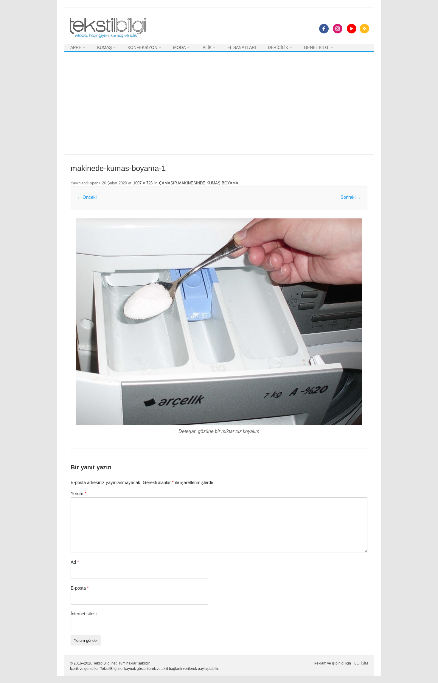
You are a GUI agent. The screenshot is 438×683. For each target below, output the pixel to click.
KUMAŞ (104, 47)
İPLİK (206, 47)
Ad (75, 562)
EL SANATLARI (241, 47)
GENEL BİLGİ (317, 47)
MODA (179, 47)
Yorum (78, 493)
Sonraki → (351, 197)
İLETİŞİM (360, 663)
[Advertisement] (219, 105)
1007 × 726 (143, 183)
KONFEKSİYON (142, 47)
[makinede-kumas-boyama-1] (219, 321)
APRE (75, 47)
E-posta (80, 588)
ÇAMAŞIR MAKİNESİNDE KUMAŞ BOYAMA (198, 183)
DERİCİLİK (278, 47)
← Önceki (87, 197)
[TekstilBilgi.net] (107, 28)
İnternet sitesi (84, 613)
